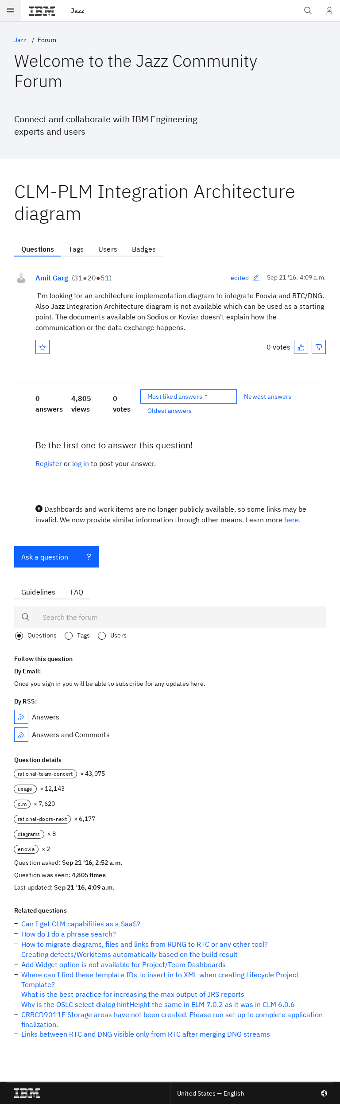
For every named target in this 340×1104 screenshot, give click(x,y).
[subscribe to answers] (21, 717)
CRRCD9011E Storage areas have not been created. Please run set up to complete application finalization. (172, 1019)
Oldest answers (169, 411)
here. (292, 519)
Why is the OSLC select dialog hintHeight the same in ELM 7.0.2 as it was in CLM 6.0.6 (158, 1004)
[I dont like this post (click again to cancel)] (319, 347)
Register (48, 463)
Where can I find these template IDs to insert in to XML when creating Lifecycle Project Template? (160, 979)
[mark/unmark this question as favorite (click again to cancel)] (42, 347)
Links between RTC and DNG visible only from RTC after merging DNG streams (145, 1034)
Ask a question (44, 556)
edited (240, 278)
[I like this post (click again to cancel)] (301, 347)
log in (80, 463)
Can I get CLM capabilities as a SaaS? (80, 923)
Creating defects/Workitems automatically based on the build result (129, 954)
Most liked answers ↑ (178, 396)
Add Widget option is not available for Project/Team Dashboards (123, 964)
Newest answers (267, 396)
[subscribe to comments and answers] (21, 734)
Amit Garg (51, 277)
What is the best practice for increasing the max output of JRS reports (132, 994)
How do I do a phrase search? (68, 933)
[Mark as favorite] (42, 347)
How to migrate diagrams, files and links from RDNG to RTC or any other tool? (144, 944)
